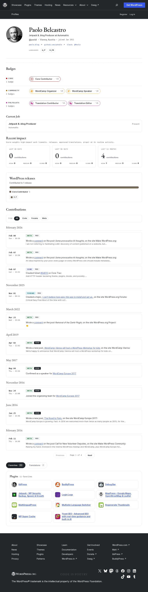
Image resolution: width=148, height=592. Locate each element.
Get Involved (93, 545)
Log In (132, 14)
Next (90, 455)
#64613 (44, 273)
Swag (91, 558)
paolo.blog (34, 45)
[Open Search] (117, 5)
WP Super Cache (26, 516)
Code (24, 218)
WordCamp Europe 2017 (64, 373)
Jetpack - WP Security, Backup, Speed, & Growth (31, 494)
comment (38, 241)
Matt (115, 549)
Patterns (41, 558)
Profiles (15, 14)
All (17, 218)
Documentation (69, 549)
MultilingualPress (27, 505)
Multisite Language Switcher (76, 505)
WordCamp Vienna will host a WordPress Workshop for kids (72, 348)
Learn (64, 545)
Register (123, 14)
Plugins (40, 554)
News (14, 549)
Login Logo (67, 494)
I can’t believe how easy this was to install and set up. (67, 297)
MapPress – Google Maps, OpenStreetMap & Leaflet (118, 494)
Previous (60, 455)
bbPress (22, 484)
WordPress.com (121, 545)
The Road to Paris (53, 418)
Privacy (15, 558)
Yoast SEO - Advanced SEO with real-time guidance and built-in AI (76, 516)
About (14, 545)
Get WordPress (134, 5)
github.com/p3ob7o (53, 45)
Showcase (42, 545)
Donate (92, 554)
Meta (44, 218)
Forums (34, 218)
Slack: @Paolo (74, 45)
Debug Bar (110, 484)
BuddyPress (68, 484)
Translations (36, 465)
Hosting (15, 554)
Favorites (15, 465)
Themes (41, 549)
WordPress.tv (69, 558)
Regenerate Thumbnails (117, 505)
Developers (67, 554)
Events (90, 549)
